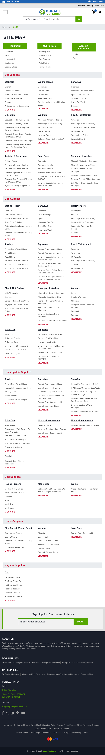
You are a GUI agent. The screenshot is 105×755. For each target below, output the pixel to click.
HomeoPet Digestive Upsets (50, 334)
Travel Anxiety (11, 395)
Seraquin (42, 161)
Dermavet (42, 87)
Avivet (7, 500)
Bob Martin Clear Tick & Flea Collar (17, 309)
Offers (85, 732)
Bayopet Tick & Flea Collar (16, 305)
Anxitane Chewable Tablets (16, 165)
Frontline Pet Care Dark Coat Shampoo (50, 302)
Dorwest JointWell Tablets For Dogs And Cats (17, 430)
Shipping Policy (45, 51)
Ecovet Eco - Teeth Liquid (49, 388)
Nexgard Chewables (51, 662)
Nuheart (74, 233)
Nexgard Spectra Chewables (28, 662)
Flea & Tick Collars (14, 288)
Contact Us (9, 63)
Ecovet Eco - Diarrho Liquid (50, 352)
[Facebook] (3, 713)
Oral (7, 572)
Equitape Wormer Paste (48, 541)
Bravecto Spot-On (79, 139)
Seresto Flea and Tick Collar (17, 301)
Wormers (9, 82)
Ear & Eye (76, 82)
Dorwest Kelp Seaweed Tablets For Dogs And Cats (18, 180)
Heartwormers (78, 206)
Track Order (97, 2)
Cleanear (75, 87)
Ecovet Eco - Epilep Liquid (16, 399)
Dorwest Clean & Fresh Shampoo (85, 175)
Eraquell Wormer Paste (48, 552)
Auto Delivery (44, 63)
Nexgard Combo (45, 135)
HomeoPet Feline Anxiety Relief (18, 388)
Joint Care (43, 156)
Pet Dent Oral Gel (12, 593)
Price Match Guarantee (59, 729)
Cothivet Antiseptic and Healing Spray (51, 103)
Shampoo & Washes (81, 156)
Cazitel (74, 293)
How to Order (10, 59)
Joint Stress (10, 425)
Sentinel (74, 214)
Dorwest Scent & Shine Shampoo (19, 141)
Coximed (8, 496)
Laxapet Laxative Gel (47, 342)
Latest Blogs (35, 732)
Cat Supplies (10, 670)
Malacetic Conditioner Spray (83, 165)
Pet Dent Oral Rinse (13, 585)
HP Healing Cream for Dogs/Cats (85, 388)
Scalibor (8, 297)
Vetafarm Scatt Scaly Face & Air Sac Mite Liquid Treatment (51, 490)
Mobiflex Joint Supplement (49, 172)
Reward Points (45, 67)
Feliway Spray (11, 161)
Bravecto (75, 249)
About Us (8, 725)
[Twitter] (7, 713)
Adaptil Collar (10, 253)
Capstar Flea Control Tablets (83, 127)
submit (80, 622)
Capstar (74, 264)
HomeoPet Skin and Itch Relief (84, 384)
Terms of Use (76, 725)
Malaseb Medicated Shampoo (84, 161)
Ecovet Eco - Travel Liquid (16, 249)
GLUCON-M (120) (13, 353)
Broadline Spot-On (46, 127)
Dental (8, 456)
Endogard (75, 315)
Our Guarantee (45, 59)
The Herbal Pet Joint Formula (17, 443)
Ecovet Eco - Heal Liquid (15, 547)
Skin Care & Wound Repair (19, 528)
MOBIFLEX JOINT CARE (15, 350)
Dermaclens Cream (13, 214)
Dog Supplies (10, 658)
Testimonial (46, 732)
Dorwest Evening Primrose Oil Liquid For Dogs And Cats (18, 145)
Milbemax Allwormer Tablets (17, 94)
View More (10, 110)
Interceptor (76, 211)
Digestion (10, 115)
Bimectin (41, 533)
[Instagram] (12, 713)
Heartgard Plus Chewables (82, 222)
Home (4, 27)
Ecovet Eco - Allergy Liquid (16, 124)
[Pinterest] (17, 713)
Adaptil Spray (10, 257)
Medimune (9, 508)
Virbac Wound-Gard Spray (16, 218)
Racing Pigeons (13, 484)
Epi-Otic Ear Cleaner (80, 94)
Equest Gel (43, 537)
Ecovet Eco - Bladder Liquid (50, 433)
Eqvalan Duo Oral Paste (48, 544)
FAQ (7, 55)
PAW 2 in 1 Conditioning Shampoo (48, 308)
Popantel (8, 102)
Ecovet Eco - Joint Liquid (15, 436)
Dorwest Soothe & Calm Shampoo (81, 170)
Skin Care (76, 379)
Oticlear (74, 106)
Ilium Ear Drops (44, 214)
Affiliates (56, 732)
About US (9, 51)
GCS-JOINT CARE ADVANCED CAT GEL (51, 177)
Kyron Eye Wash (78, 102)
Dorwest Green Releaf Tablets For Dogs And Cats (18, 135)
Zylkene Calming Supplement (17, 186)
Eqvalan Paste (44, 548)
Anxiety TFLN (11, 392)
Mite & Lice (43, 484)
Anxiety (9, 244)
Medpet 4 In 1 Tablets (14, 489)
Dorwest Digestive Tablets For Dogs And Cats (18, 173)
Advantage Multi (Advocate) (50, 124)
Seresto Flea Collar (79, 135)
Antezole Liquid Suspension (17, 106)
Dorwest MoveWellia (13, 447)
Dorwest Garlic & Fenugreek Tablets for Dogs (17, 128)
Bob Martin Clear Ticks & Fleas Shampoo (84, 184)
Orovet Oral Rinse (12, 577)
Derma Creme (11, 537)
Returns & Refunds (91, 725)
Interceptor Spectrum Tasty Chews (82, 227)
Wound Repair (45, 82)
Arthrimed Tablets (45, 169)
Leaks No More (44, 425)
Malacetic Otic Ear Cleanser (83, 91)
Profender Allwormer (13, 98)
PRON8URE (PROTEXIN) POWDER (49, 357)
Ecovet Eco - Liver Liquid (48, 406)
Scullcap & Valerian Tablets (16, 169)
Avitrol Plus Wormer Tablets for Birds (84, 490)
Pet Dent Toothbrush (14, 589)
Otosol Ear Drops (78, 98)
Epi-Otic (41, 218)
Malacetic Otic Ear (46, 222)
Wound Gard (43, 91)
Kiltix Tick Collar (11, 293)
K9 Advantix (76, 257)
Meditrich (9, 504)
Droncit (8, 87)
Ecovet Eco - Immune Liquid (17, 120)
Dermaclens (43, 94)
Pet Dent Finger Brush (14, 581)
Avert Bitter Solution (46, 98)
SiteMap (64, 732)
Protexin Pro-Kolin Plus (48, 338)
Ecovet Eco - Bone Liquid (16, 439)
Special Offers (11, 67)
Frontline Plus (77, 131)
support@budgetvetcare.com (14, 707)
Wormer (75, 484)
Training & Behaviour (16, 156)
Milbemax (75, 301)
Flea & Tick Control (81, 115)
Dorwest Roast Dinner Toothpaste (14, 462)
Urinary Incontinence (49, 420)
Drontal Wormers (12, 91)
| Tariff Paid (91, 6)
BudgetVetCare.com (51, 751)
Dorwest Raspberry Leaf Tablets (52, 429)
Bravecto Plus (44, 131)
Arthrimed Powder (46, 165)
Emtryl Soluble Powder (14, 493)
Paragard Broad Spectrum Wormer (82, 306)
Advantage (75, 120)
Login (75, 54)
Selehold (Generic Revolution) (51, 139)
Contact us (18, 725)
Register (76, 58)
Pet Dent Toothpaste (13, 596)
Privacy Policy (45, 55)
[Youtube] (23, 713)
